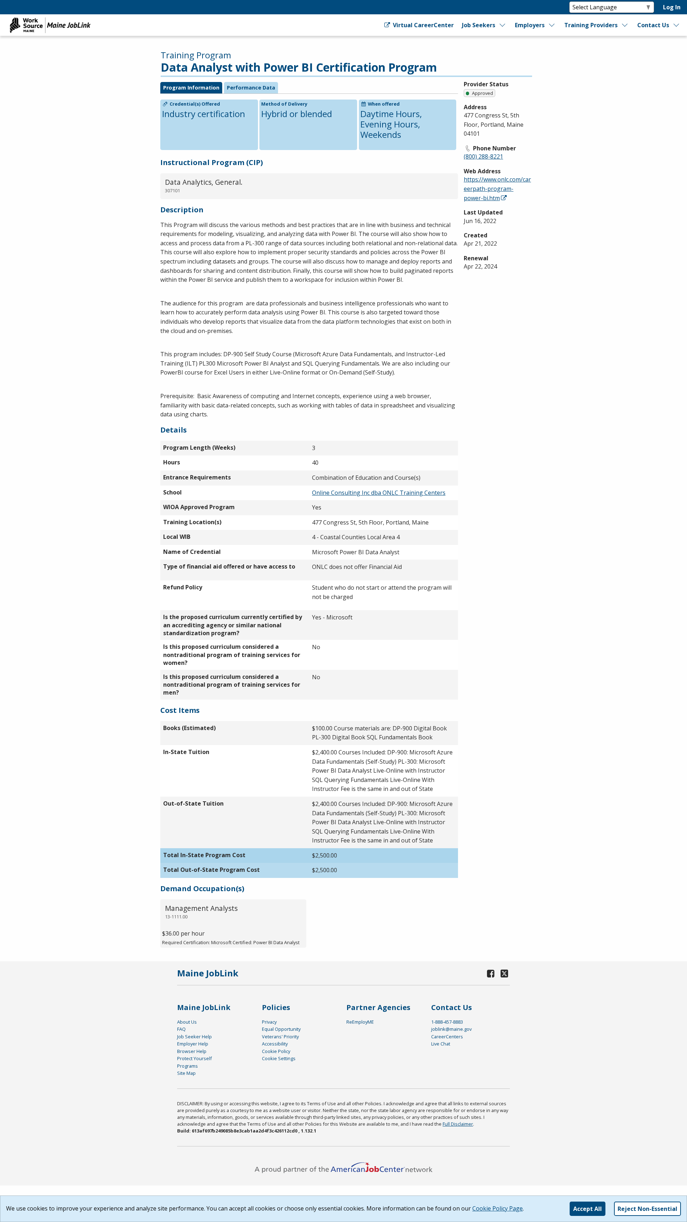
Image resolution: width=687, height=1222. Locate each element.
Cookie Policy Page (497, 1208)
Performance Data (251, 87)
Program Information (191, 87)
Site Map (186, 1073)
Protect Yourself (194, 1058)
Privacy (269, 1022)
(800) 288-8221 (483, 156)
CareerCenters (447, 1036)
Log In (672, 7)
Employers (530, 25)
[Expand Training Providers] (625, 25)
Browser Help (191, 1051)
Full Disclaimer (458, 1124)
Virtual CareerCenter (422, 25)
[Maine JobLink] (50, 25)
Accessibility (275, 1043)
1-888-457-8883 (447, 1022)
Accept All (587, 1209)
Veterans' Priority (280, 1036)
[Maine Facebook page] (491, 973)
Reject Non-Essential (647, 1209)
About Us (187, 1022)
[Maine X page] (504, 973)
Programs (187, 1066)
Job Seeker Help (194, 1036)
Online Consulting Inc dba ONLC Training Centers (378, 493)
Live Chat (440, 1043)
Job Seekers (478, 25)
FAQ (181, 1029)
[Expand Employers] (552, 25)
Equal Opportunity (281, 1029)
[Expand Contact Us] (676, 25)
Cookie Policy (276, 1051)
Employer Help (192, 1043)
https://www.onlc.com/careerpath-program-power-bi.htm (497, 188)
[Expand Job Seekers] (502, 25)
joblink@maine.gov (451, 1029)
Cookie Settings (279, 1058)
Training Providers (591, 25)
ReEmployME (360, 1022)
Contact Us (653, 25)
